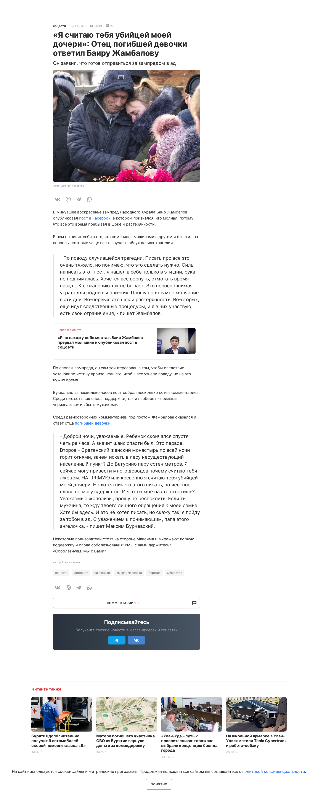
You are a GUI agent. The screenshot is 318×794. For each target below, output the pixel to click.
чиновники (102, 572)
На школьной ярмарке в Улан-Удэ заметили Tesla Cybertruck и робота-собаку (256, 741)
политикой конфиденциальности (273, 771)
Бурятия (154, 572)
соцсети (59, 26)
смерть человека (129, 572)
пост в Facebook (95, 218)
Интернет (81, 572)
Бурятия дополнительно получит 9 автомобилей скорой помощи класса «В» (58, 741)
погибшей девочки (93, 423)
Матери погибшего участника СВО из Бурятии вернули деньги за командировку (125, 741)
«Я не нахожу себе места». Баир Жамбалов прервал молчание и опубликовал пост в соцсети (100, 342)
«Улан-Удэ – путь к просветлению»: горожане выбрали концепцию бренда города (189, 743)
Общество (174, 572)
